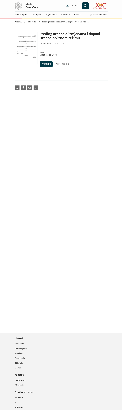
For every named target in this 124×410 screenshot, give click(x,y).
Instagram (19, 407)
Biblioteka (65, 15)
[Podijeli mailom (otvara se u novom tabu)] (29, 87)
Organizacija (51, 15)
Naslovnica (19, 344)
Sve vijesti (37, 15)
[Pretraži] (85, 5)
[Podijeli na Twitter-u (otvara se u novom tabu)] (17, 87)
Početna (18, 22)
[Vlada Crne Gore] (38, 5)
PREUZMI (46, 64)
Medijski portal (22, 15)
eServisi (77, 15)
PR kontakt (19, 385)
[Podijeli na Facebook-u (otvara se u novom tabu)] (23, 87)
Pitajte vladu (20, 380)
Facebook (19, 397)
